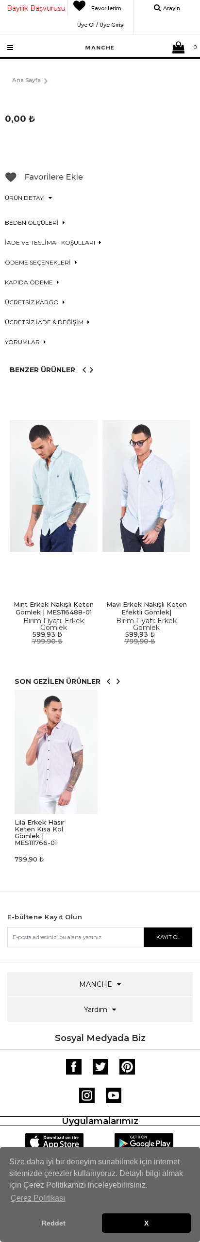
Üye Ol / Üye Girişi (101, 23)
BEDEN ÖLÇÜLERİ (32, 222)
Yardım (95, 1009)
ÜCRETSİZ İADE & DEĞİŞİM (45, 322)
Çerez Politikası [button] (38, 1198)
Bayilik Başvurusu (36, 8)
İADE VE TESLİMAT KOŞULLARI (51, 242)
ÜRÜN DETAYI (25, 197)
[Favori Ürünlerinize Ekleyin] (44, 180)
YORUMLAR (23, 342)
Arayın (171, 8)
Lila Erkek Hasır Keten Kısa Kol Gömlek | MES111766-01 (40, 832)
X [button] (146, 1223)
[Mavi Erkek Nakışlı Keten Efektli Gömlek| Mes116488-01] (146, 486)
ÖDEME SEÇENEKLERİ (38, 262)
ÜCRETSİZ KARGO (32, 302)
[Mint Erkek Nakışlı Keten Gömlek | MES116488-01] (54, 486)
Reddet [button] (54, 1223)
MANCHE (95, 984)
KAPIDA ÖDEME (29, 282)
